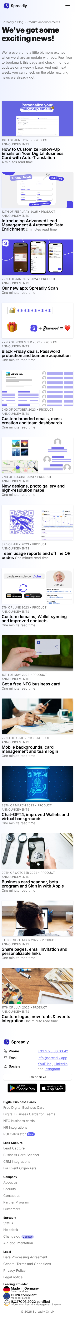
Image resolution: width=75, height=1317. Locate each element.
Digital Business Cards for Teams (29, 1114)
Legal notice (12, 1277)
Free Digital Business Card (24, 1107)
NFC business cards (19, 1121)
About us (10, 1182)
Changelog (11, 1236)
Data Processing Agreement (25, 1257)
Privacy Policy (14, 1270)
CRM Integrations (16, 1161)
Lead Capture (14, 1148)
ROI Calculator (14, 1134)
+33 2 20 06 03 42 (53, 1051)
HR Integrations (15, 1127)
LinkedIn (61, 1064)
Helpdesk (10, 1230)
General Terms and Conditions (27, 1264)
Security (9, 1189)
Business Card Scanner (21, 1155)
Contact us (11, 1196)
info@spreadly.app (52, 1058)
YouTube (44, 1064)
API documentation (18, 1243)
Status (8, 1223)
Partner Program (16, 1202)
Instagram (52, 1069)
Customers (11, 1209)
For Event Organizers (19, 1168)
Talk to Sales (37, 1077)
